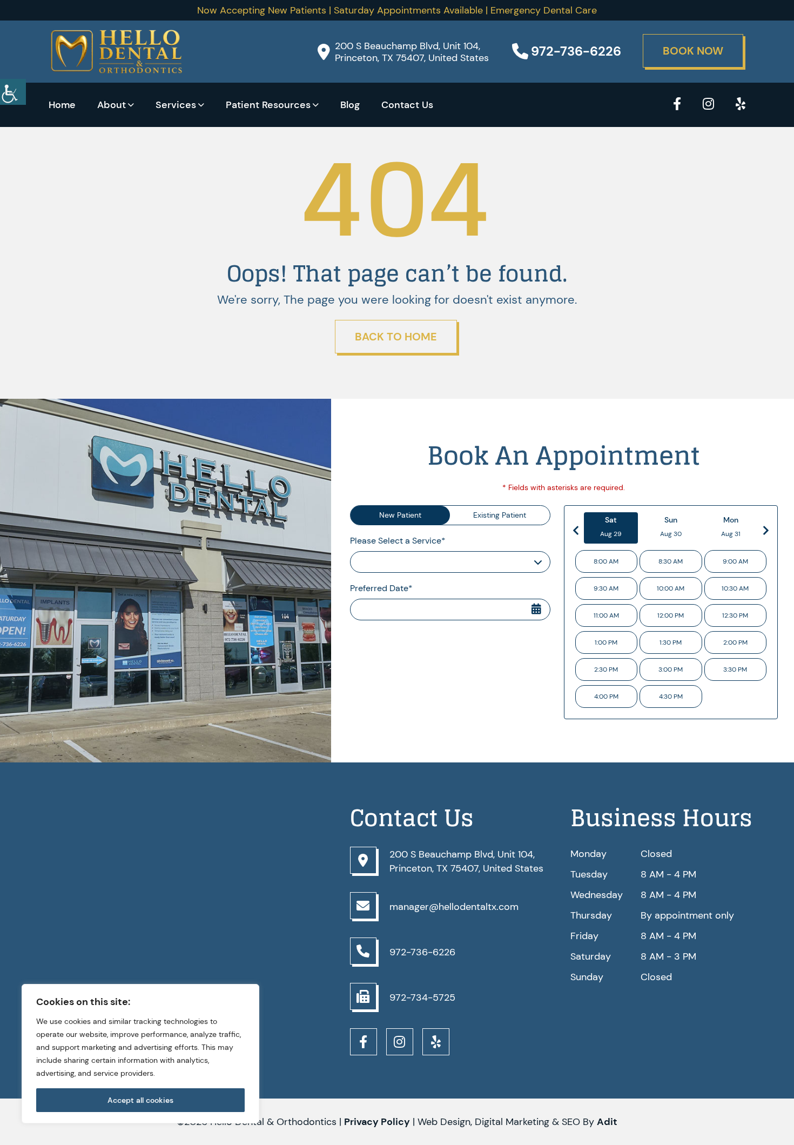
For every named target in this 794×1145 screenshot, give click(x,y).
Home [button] (62, 104)
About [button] (111, 104)
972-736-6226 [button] (576, 51)
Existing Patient (499, 515)
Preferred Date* (381, 588)
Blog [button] (350, 104)
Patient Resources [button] (268, 104)
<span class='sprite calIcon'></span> (536, 601)
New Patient (400, 515)
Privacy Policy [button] (377, 1121)
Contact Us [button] (407, 104)
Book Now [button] (693, 51)
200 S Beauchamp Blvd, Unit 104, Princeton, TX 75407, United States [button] (412, 52)
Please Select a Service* (398, 540)
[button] (13, 92)
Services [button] (176, 104)
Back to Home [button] (396, 337)
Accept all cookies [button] (140, 1100)
